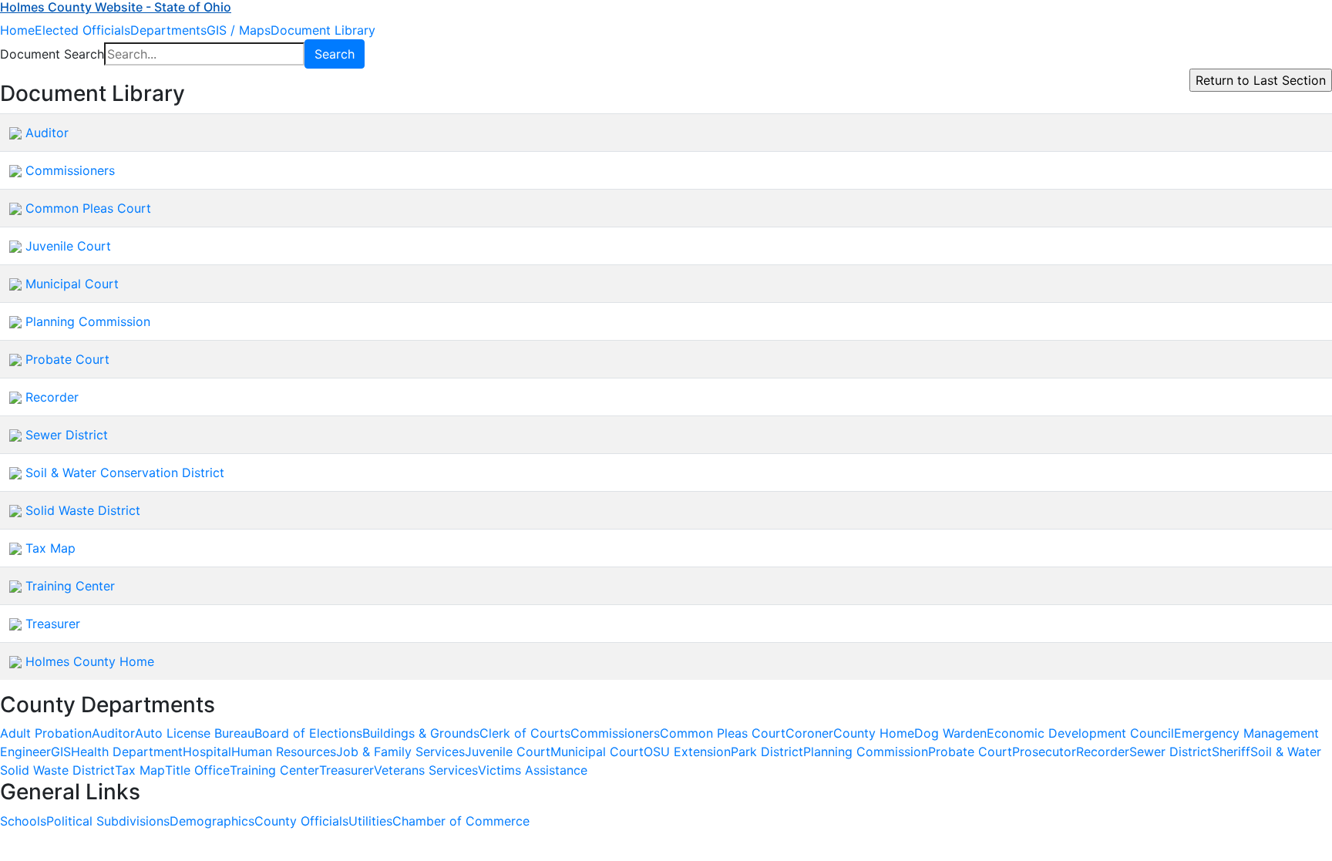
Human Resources (283, 751)
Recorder (52, 397)
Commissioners (70, 170)
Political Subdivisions (108, 821)
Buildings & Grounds (420, 733)
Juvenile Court (68, 246)
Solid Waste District (82, 510)
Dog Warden (950, 733)
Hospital (207, 751)
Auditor (47, 132)
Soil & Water (1285, 751)
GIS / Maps (239, 30)
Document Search (52, 54)
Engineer (25, 751)
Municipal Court (72, 283)
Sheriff (1231, 751)
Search (334, 54)
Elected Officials (82, 30)
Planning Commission (87, 321)
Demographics (212, 821)
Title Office (197, 770)
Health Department (127, 751)
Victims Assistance (532, 770)
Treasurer (52, 623)
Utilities (370, 821)
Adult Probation (46, 733)
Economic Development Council (1080, 733)
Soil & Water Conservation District (124, 472)
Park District (767, 751)
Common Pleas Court (88, 208)
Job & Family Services (400, 751)
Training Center (70, 586)
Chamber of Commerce (461, 821)
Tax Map (50, 548)
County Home (873, 733)
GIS (61, 751)
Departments (168, 30)
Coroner (809, 733)
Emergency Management (1246, 733)
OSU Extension (687, 751)
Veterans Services (426, 770)
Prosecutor (1044, 751)
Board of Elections (308, 733)
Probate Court (67, 359)
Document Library (323, 30)
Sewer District (66, 434)
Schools (23, 821)
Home (17, 30)
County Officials (301, 821)
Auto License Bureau (194, 733)
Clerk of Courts (524, 733)
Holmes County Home (89, 661)
